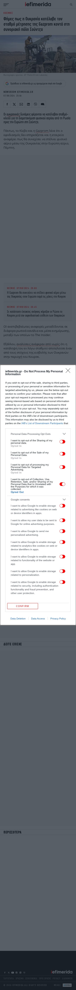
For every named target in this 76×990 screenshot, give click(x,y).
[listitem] (38, 434)
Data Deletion (18, 618)
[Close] (69, 371)
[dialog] (38, 495)
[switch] (62, 441)
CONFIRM (22, 606)
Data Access (38, 618)
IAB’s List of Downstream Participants (42, 423)
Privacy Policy (58, 618)
